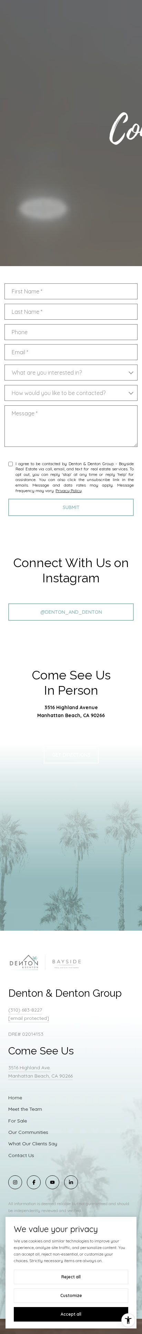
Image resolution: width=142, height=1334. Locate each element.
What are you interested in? (47, 372)
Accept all (71, 1314)
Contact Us (21, 1155)
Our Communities (28, 1132)
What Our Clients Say (32, 1143)
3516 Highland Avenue (71, 707)
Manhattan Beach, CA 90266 (71, 715)
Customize (71, 1295)
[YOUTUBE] (52, 1182)
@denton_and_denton (71, 612)
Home (15, 1098)
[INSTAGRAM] (15, 1182)
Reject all (71, 1276)
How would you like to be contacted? (58, 392)
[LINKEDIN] (71, 1182)
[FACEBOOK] (34, 1182)
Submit (71, 507)
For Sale (17, 1121)
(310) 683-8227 (25, 1010)
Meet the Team (25, 1109)
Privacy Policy (68, 490)
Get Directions (71, 755)
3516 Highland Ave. (29, 1067)
